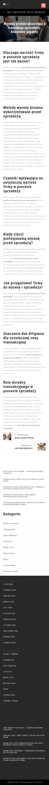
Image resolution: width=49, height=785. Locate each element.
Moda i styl (8, 547)
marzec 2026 (8, 602)
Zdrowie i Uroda (10, 571)
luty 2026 (7, 608)
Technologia (9, 565)
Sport (5, 559)
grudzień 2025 (9, 619)
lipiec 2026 (8, 584)
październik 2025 (10, 631)
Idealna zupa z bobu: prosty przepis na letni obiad (23, 480)
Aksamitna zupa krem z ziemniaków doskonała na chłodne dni (19, 495)
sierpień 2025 (9, 637)
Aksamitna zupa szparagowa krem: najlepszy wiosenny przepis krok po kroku (23, 488)
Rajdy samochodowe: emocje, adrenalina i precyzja (24, 12)
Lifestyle (7, 541)
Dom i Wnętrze (10, 535)
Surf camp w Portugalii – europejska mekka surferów (23, 472)
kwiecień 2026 (9, 596)
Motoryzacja (9, 553)
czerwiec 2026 (9, 590)
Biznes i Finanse (10, 523)
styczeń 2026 (9, 613)
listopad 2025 (9, 625)
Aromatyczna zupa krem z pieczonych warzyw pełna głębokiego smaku (24, 503)
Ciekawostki (9, 529)
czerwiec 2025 (9, 643)
